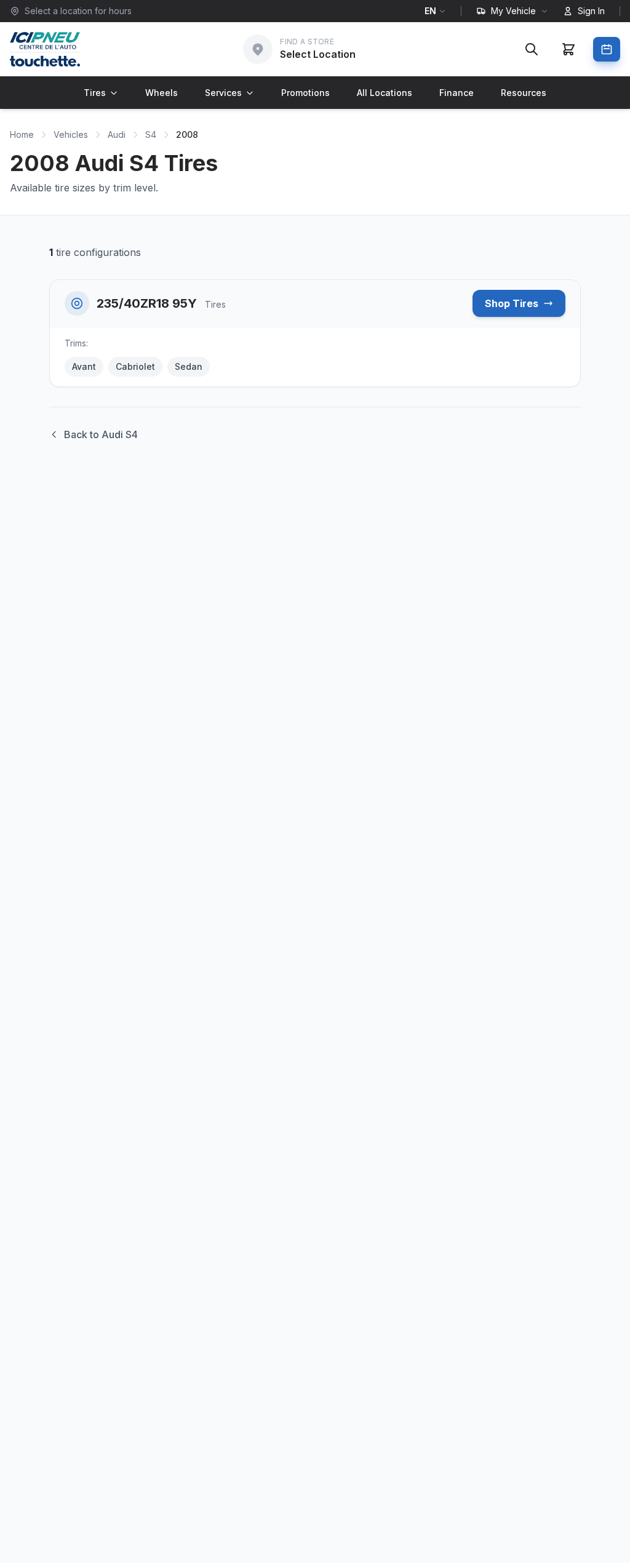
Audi (117, 134)
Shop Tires (511, 303)
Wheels (161, 92)
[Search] (531, 49)
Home (22, 134)
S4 (150, 134)
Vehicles (71, 134)
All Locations (384, 92)
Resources (523, 92)
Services (223, 92)
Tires (95, 92)
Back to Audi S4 (101, 434)
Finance (456, 92)
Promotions (305, 92)
